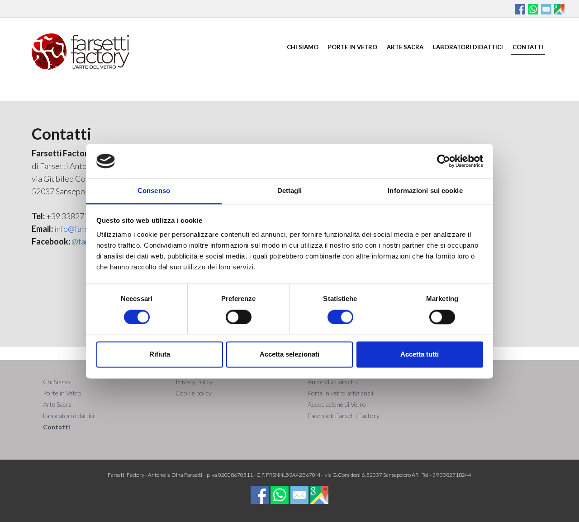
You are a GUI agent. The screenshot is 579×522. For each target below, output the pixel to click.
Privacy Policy (194, 382)
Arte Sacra (405, 47)
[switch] (239, 317)
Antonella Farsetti (332, 382)
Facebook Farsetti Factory (344, 415)
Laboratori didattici (468, 47)
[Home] (80, 50)
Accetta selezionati (289, 354)
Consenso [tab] (154, 191)
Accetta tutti (419, 354)
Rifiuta (159, 354)
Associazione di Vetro (337, 404)
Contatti (528, 47)
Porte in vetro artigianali (340, 393)
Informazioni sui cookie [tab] (425, 191)
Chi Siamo (302, 47)
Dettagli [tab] (289, 191)
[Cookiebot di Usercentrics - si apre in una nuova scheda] (443, 161)
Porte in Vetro (352, 47)
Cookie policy (194, 393)
